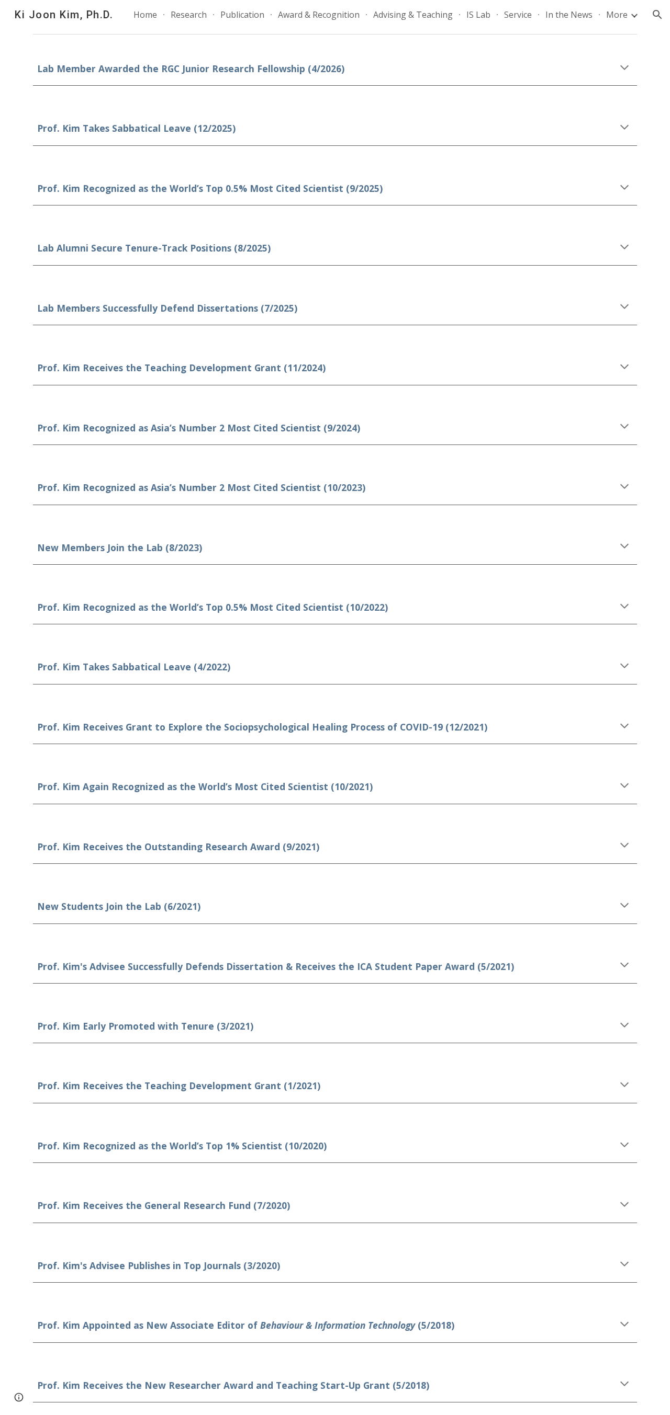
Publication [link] (242, 14)
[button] (657, 14)
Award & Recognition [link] (319, 14)
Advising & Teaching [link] (413, 14)
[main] (335, 68)
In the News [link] (569, 14)
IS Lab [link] (478, 14)
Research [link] (189, 14)
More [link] (617, 14)
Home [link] (145, 14)
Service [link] (518, 14)
